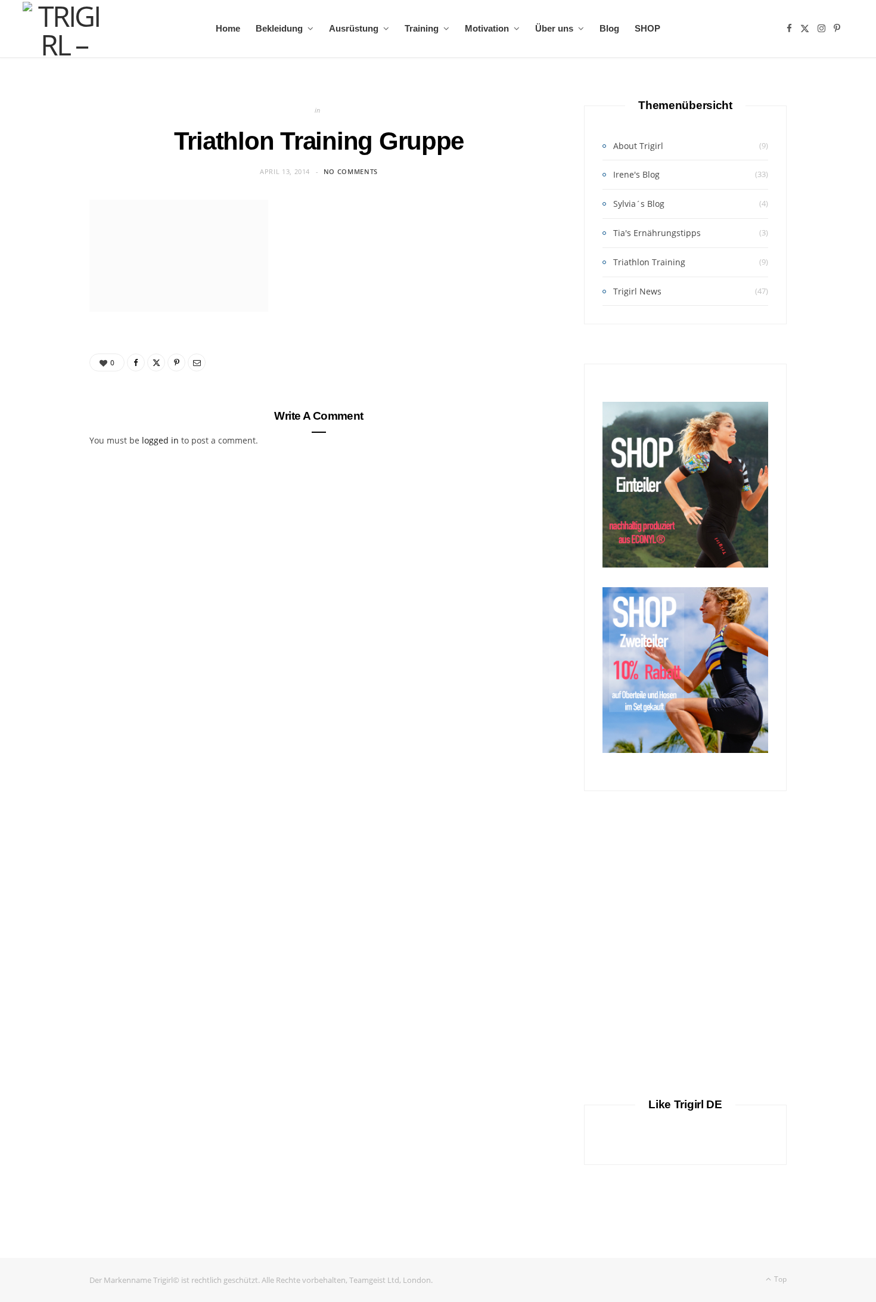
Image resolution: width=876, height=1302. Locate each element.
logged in (160, 440)
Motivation (487, 28)
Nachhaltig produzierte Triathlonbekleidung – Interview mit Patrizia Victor (685, 1248)
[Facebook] (136, 362)
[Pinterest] (176, 362)
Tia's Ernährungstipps (657, 232)
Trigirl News (637, 291)
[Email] (197, 362)
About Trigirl (638, 145)
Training (422, 28)
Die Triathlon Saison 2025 (685, 1025)
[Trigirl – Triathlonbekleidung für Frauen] (64, 28)
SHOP (647, 28)
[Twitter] (156, 362)
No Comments (351, 171)
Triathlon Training (649, 262)
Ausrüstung (353, 28)
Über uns (554, 28)
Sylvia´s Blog (638, 203)
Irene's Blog (636, 174)
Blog (609, 28)
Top (779, 1279)
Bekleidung (279, 28)
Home (228, 28)
